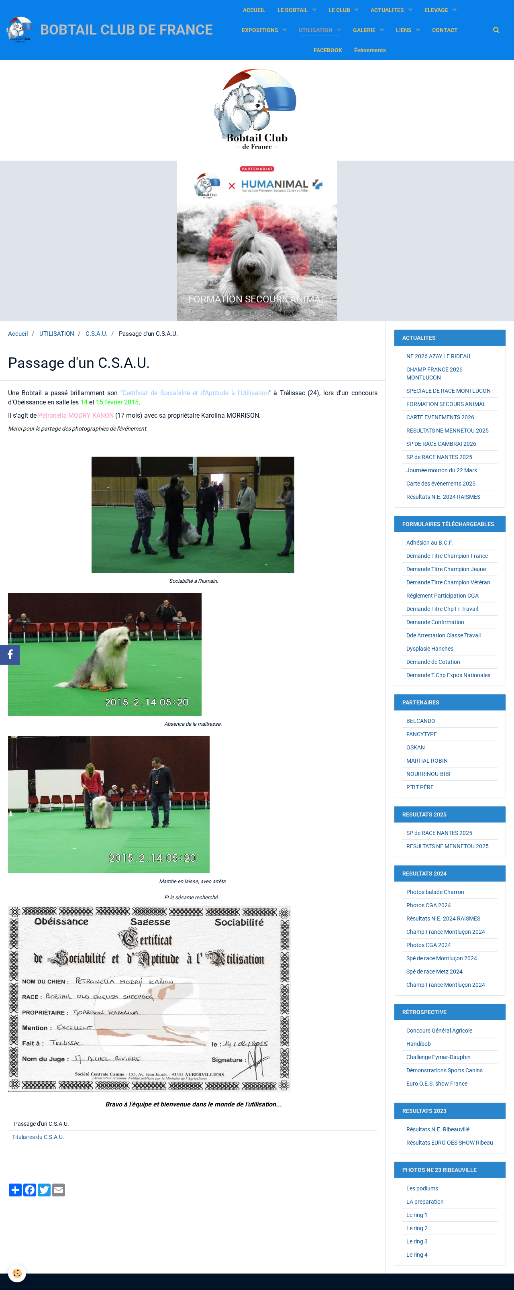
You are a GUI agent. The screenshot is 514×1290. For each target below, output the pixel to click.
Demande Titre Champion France (447, 556)
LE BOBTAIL (293, 10)
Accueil (18, 333)
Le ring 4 (417, 1254)
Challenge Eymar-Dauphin (438, 1057)
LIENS (404, 30)
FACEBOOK (328, 50)
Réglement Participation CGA (442, 595)
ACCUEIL (254, 10)
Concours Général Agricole (439, 1030)
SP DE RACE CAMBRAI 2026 (441, 444)
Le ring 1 (417, 1215)
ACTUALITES (388, 10)
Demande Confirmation (435, 622)
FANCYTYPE (421, 734)
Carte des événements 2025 (440, 483)
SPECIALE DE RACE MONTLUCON (448, 391)
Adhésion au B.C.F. (429, 542)
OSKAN (415, 747)
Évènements (370, 50)
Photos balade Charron (435, 892)
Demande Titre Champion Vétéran (448, 582)
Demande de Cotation (433, 662)
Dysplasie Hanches (429, 648)
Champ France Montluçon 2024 (445, 932)
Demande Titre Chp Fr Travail (442, 609)
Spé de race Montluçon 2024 (441, 958)
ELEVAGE (436, 10)
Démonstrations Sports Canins (444, 1070)
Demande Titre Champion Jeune (446, 569)
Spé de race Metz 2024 (434, 971)
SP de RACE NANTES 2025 (439, 457)
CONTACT (445, 30)
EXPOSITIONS (260, 30)
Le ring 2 (417, 1228)
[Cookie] (17, 1273)
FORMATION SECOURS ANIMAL (446, 404)
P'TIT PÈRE (420, 787)
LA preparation (425, 1201)
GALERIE (365, 30)
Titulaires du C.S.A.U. (38, 1137)
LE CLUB (339, 10)
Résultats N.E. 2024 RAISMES (443, 497)
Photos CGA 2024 (428, 905)
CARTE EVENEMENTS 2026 (440, 417)
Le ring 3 (417, 1241)
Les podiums (422, 1188)
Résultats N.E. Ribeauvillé (437, 1129)
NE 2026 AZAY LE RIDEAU (438, 356)
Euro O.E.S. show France (436, 1083)
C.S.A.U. (97, 333)
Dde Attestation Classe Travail (443, 635)
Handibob (418, 1044)
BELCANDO (420, 721)
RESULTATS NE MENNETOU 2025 (447, 430)
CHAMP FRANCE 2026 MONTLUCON (434, 373)
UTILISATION (316, 30)
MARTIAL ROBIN (427, 760)
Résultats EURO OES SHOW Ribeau (449, 1142)
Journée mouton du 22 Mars (441, 470)
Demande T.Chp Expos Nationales (448, 675)
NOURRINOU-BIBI (428, 774)
